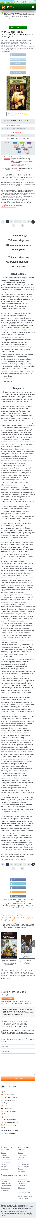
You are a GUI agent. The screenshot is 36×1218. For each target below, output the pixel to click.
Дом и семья (7, 1114)
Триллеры (4, 1166)
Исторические (5, 1159)
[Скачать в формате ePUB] (22, 147)
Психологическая (23, 1164)
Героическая (22, 1155)
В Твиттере (17, 59)
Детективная (22, 1157)
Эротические (5, 1190)
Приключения (8, 1108)
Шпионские (4, 1169)
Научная (20, 1162)
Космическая (22, 1159)
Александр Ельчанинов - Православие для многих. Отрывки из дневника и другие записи (9, 962)
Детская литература (10, 1111)
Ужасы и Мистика (23, 1166)
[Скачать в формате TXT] (29, 147)
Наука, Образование (10, 1100)
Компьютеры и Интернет (11, 1130)
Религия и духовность (10, 1119)
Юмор (5, 1127)
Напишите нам (15, 164)
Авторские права (18, 27)
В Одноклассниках (19, 68)
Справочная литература (11, 1122)
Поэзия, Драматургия (10, 1133)
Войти (19, 2)
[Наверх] (31, 1214)
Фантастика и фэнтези (10, 1092)
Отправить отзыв (18, 1078)
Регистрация (29, 2)
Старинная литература (10, 1125)
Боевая (20, 1153)
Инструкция (20, 170)
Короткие (4, 1181)
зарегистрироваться (23, 1012)
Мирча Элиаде (15, 125)
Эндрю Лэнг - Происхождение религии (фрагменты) (27, 962)
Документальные (9, 1103)
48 (22, 226)
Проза (5, 1105)
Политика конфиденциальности (25, 1195)
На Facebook (17, 55)
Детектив (4, 1155)
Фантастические (6, 1183)
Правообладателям (24, 1192)
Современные (5, 1188)
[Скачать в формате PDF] (26, 153)
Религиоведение (16, 132)
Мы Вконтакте (17, 72)
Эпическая (21, 1171)
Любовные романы (9, 1094)
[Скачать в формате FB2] (15, 147)
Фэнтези (20, 1169)
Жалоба (7, 159)
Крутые (3, 1164)
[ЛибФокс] (7, 7)
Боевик (3, 1153)
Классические (5, 1162)
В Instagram (17, 63)
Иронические (5, 1157)
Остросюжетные (6, 1185)
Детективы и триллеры (10, 1097)
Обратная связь (23, 1198)
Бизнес (6, 1116)
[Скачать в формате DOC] (19, 153)
